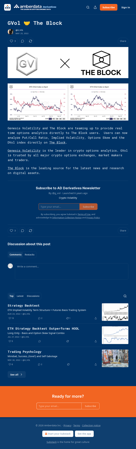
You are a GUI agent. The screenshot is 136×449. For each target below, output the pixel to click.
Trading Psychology (24, 351)
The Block (57, 142)
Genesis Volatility (24, 150)
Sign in (125, 7)
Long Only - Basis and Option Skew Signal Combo (36, 333)
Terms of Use (84, 214)
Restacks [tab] (29, 254)
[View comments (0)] (22, 41)
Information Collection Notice (67, 217)
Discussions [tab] (33, 296)
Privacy (67, 425)
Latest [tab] (20, 296)
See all (14, 374)
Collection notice (91, 425)
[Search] (88, 7)
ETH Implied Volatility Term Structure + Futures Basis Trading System (47, 310)
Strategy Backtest (24, 305)
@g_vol (19, 30)
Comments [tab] (15, 254)
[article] (68, 312)
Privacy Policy (93, 217)
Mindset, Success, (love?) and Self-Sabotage (32, 356)
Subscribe (108, 7)
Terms (76, 425)
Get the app (84, 433)
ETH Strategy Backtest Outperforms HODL (43, 328)
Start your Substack (59, 433)
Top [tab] (11, 296)
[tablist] (22, 254)
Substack (52, 442)
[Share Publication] (95, 7)
